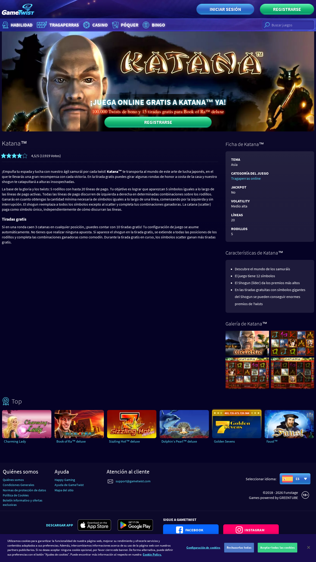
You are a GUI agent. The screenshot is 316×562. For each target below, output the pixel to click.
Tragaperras (64, 25)
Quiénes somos (13, 480)
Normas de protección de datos (24, 490)
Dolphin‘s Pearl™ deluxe (179, 441)
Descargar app (59, 525)
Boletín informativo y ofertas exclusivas (22, 502)
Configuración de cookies (203, 548)
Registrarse (287, 9)
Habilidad (22, 25)
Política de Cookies (16, 495)
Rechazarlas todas (239, 548)
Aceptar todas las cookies (277, 548)
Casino (100, 25)
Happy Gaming (65, 480)
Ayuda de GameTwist (69, 485)
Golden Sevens (224, 441)
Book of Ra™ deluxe (71, 441)
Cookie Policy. (152, 554)
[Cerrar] (309, 547)
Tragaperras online (246, 178)
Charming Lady (15, 441)
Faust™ (272, 441)
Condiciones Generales (18, 485)
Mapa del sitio (64, 490)
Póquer (129, 25)
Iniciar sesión (225, 9)
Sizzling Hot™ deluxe (124, 441)
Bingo (158, 25)
